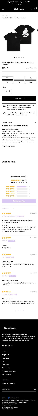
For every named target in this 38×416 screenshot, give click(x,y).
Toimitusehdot (6, 374)
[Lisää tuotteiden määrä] (9, 91)
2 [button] (18, 311)
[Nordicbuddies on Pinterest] (9, 346)
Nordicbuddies (17, 400)
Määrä (4, 87)
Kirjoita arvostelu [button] (19, 201)
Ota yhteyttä (6, 355)
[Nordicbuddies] (19, 8)
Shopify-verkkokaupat (7, 408)
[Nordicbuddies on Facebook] (3, 346)
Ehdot (3, 361)
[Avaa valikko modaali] (3, 9)
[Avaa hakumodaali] (31, 9)
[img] (6, 213)
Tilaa (34, 389)
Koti (3, 16)
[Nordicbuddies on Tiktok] (12, 346)
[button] (10, 186)
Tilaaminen (5, 358)
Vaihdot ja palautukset (9, 371)
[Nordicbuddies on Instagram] (6, 346)
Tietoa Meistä (6, 368)
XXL (31, 82)
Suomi (3, 397)
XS (7, 78)
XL (19, 82)
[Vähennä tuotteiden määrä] (3, 91)
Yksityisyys (5, 364)
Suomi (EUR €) (13, 397)
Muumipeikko (10, 16)
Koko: (4, 74)
